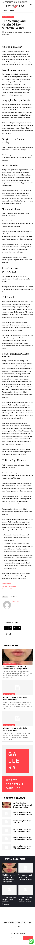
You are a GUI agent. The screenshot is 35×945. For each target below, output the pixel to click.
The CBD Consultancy (9, 586)
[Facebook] (6, 628)
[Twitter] (10, 628)
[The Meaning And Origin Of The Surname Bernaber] (17, 718)
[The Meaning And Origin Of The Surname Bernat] (6, 830)
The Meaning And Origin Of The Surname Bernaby (22, 839)
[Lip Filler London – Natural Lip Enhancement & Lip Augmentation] (17, 657)
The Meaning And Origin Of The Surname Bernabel (15, 698)
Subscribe (28, 938)
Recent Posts (13, 596)
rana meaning (6, 584)
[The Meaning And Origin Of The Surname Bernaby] (6, 839)
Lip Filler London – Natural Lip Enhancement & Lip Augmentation (16, 668)
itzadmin (9, 32)
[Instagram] (19, 927)
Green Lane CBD (7, 589)
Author (5, 596)
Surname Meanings (8, 16)
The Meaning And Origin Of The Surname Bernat (22, 830)
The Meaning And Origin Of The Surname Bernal (22, 847)
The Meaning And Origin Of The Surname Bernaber (15, 729)
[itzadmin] (3, 32)
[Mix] (19, 628)
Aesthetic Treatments (10, 663)
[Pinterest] (15, 628)
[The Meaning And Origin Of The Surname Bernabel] (17, 687)
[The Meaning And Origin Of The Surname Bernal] (6, 847)
